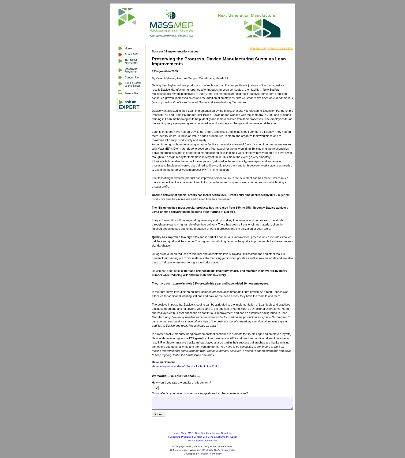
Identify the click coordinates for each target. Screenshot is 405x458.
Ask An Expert (195, 440)
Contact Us (200, 437)
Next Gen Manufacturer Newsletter (213, 433)
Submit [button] (158, 414)
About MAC (187, 433)
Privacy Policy (228, 450)
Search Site (131, 93)
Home (175, 433)
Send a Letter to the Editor (222, 437)
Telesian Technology (210, 453)
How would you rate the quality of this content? (181, 382)
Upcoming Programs (180, 437)
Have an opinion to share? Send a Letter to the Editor (185, 366)
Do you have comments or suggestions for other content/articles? (200, 393)
